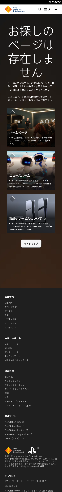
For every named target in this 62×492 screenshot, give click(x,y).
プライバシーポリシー (14, 481)
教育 (7, 397)
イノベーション (12, 323)
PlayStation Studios (16, 430)
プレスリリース (12, 352)
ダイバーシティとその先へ (16, 389)
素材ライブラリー (13, 356)
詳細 (42, 466)
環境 (7, 393)
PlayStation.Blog (14, 426)
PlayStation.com (14, 422)
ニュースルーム (12, 343)
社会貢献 (9, 376)
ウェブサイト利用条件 (37, 481)
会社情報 (9, 311)
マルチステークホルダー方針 (17, 405)
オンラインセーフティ (14, 385)
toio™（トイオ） (14, 438)
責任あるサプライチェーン (16, 401)
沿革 (7, 315)
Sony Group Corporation (18, 434)
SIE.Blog (9, 348)
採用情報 (10, 327)
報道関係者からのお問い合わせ (18, 360)
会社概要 (9, 302)
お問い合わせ (11, 306)
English (11, 476)
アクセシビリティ (13, 380)
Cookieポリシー (12, 486)
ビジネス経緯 (11, 319)
